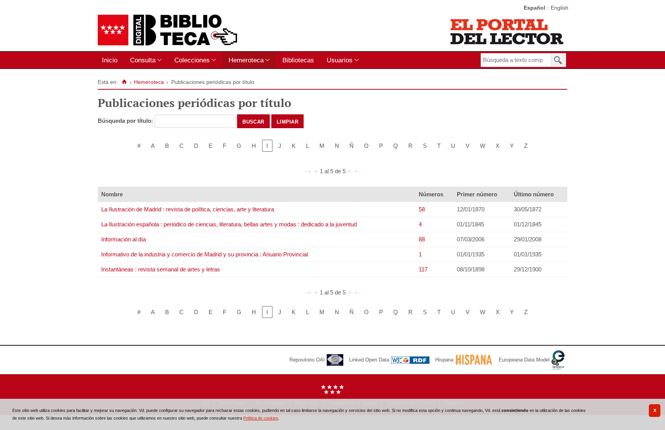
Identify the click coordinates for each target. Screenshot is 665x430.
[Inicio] (124, 82)
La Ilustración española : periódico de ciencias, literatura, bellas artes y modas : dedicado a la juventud (229, 224)
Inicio (109, 60)
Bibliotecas (298, 60)
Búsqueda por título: (126, 120)
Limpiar (287, 121)
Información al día (123, 239)
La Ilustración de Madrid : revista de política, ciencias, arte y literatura (187, 209)
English (559, 8)
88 (422, 239)
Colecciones (192, 60)
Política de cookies (260, 418)
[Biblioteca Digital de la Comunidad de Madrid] (167, 30)
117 (423, 269)
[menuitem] (111, 60)
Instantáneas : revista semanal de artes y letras (160, 269)
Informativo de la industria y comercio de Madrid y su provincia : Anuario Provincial (204, 254)
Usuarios (340, 60)
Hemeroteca (246, 60)
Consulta (142, 60)
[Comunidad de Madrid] (332, 392)
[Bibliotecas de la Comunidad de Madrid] (507, 31)
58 (422, 209)
